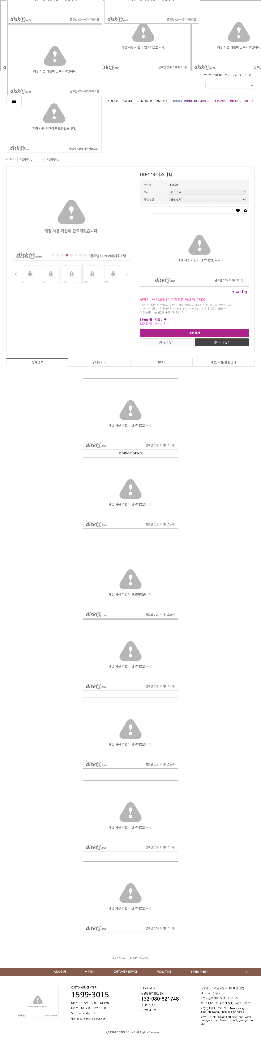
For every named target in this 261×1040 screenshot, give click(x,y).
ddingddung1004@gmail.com (88, 1018)
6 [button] (76, 255)
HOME (10, 159)
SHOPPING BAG (139, 958)
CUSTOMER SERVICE (125, 972)
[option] (71, 216)
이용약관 (89, 972)
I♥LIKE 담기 (166, 342)
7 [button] (80, 255)
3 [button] (62, 255)
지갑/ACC (162, 101)
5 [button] (71, 255)
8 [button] (85, 255)
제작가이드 (220, 101)
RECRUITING (164, 972)
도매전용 (113, 101)
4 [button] (67, 255)
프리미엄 (127, 101)
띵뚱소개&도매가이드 (198, 101)
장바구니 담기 (221, 342)
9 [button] (90, 255)
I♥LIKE (234, 101)
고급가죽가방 (144, 101)
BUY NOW (119, 958)
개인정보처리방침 (199, 972)
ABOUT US (60, 972)
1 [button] (53, 255)
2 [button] (57, 255)
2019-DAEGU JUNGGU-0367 (232, 1003)
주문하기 (194, 333)
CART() (247, 101)
